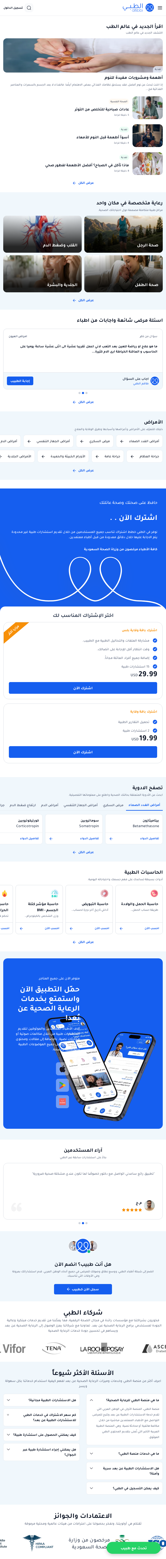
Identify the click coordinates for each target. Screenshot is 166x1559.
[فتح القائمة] (159, 7)
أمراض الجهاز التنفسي (81, 805)
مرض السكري (113, 805)
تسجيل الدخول (13, 8)
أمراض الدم (49, 805)
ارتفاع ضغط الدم (23, 805)
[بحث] (29, 7)
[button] (124, 1400)
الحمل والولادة (120, 336)
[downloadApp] (62, 1068)
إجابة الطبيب (122, 380)
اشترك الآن (83, 688)
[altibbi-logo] (138, 8)
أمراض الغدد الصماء (144, 804)
